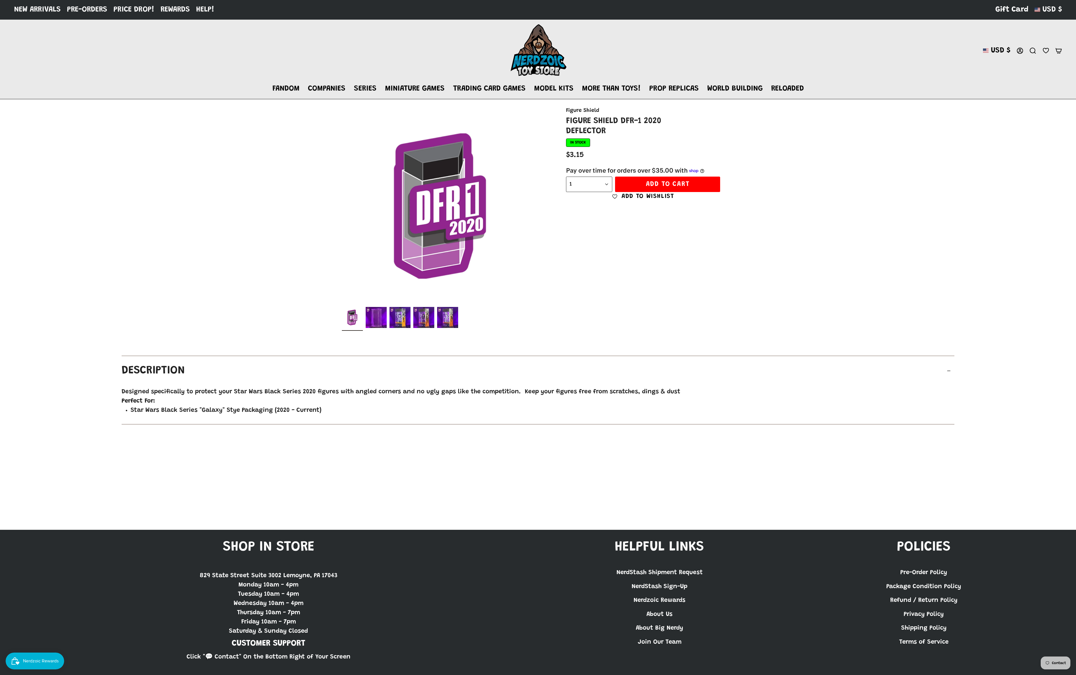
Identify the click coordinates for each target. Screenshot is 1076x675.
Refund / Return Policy (923, 600)
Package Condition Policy (923, 587)
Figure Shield (582, 110)
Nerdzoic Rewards (659, 600)
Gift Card (1011, 9)
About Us (659, 614)
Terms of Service (924, 642)
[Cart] (1058, 51)
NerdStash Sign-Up (659, 587)
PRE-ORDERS (87, 9)
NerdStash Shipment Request (659, 573)
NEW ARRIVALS (37, 9)
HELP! (205, 9)
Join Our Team (659, 642)
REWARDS (175, 9)
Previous (341, 206)
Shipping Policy (924, 628)
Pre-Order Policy (923, 573)
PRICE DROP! (133, 9)
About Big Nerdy (659, 628)
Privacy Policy (924, 614)
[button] (286, 89)
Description (153, 370)
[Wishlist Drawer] (1045, 51)
